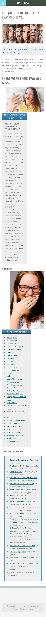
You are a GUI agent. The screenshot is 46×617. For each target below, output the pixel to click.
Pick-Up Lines (12, 402)
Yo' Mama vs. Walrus (18, 540)
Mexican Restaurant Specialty (21, 501)
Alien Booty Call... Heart (19, 534)
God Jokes (11, 364)
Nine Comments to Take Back (21, 507)
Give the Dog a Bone (18, 551)
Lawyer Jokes (12, 373)
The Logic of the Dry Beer (20, 466)
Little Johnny (11, 376)
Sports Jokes (12, 423)
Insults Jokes (12, 367)
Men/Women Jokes (14, 385)
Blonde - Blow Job (16, 495)
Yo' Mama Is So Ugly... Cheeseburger (24, 563)
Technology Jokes (14, 426)
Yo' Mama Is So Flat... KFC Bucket (22, 545)
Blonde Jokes (12, 340)
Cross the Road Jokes (15, 346)
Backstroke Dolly (16, 472)
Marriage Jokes (13, 382)
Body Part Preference (18, 522)
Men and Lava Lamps (18, 557)
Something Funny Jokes (16, 420)
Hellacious (14, 572)
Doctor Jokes (12, 355)
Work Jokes (11, 438)
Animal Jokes (12, 337)
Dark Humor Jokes (14, 349)
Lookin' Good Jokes (14, 379)
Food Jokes (11, 361)
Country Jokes (12, 343)
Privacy (16, 609)
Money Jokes (12, 388)
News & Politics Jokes (15, 394)
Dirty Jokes (11, 352)
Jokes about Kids (13, 370)
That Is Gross (12, 429)
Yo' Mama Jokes (13, 441)
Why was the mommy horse (20, 513)
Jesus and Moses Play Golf (20, 489)
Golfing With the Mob (18, 528)
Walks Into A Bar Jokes (15, 435)
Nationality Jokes (13, 391)
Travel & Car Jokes (14, 432)
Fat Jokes (10, 358)
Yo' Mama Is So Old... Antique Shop (23, 478)
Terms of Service (26, 609)
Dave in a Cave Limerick (19, 460)
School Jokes (12, 417)
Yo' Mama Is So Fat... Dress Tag (22, 483)
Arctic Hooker (15, 519)
